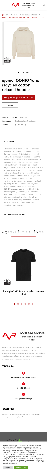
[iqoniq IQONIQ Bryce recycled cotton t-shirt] (23, 265)
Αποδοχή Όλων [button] (21, 467)
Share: (5, 124)
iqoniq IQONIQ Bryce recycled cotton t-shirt (23, 293)
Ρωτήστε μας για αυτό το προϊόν (18, 97)
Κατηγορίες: (6, 121)
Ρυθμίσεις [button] (8, 467)
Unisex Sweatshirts (28, 121)
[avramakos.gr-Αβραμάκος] (23, 4)
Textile (17, 121)
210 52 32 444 (23, 388)
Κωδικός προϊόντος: (10, 117)
